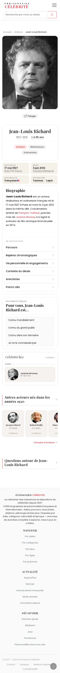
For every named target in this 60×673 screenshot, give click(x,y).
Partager (32, 116)
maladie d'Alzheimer (43, 171)
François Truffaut (29, 213)
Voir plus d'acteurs (44, 442)
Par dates (30, 536)
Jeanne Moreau (25, 217)
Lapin (49, 180)
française (10, 180)
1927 (18, 137)
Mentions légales (42, 664)
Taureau (38, 180)
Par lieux (30, 549)
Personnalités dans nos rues (30, 644)
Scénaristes (30, 152)
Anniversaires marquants (30, 590)
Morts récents (30, 596)
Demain (30, 584)
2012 (25, 137)
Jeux (30, 631)
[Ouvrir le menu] (54, 5)
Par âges (30, 555)
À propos (24, 664)
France (18, 171)
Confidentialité (30, 669)
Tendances (30, 638)
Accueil (7, 32)
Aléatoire (30, 625)
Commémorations (30, 603)
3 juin (36, 168)
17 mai (8, 168)
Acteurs (18, 32)
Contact (11, 664)
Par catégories (30, 542)
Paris (6, 171)
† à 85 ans (37, 137)
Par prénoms (30, 561)
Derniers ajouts (30, 619)
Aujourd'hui (30, 577)
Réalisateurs (37, 146)
